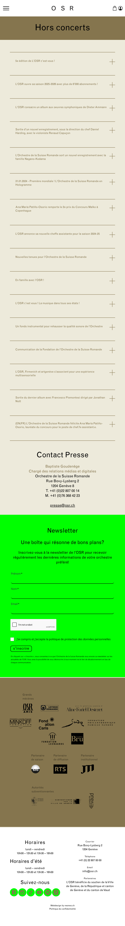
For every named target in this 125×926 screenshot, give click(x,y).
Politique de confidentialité (62, 909)
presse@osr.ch (62, 505)
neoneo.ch (70, 906)
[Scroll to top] (117, 918)
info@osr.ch (90, 871)
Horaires (35, 842)
